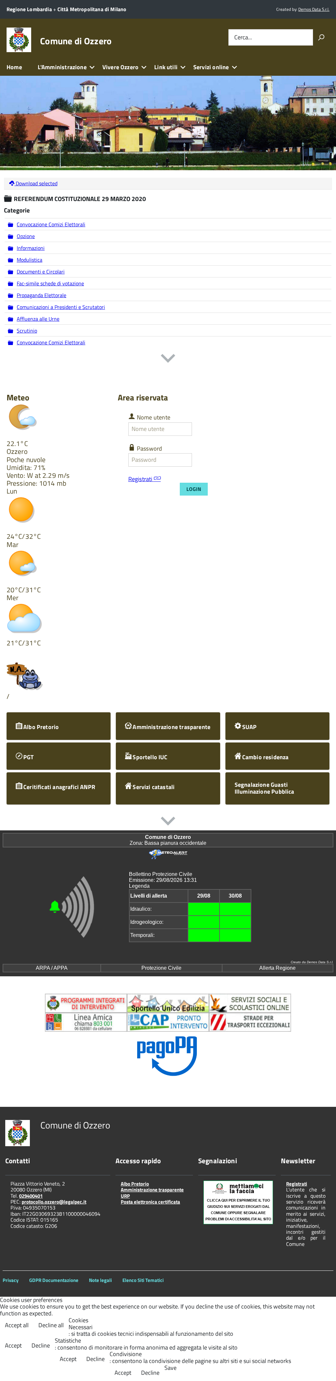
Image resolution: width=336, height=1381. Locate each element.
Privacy (11, 1280)
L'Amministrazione (62, 67)
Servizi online (211, 67)
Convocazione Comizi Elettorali (51, 224)
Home (14, 67)
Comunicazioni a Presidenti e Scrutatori (61, 307)
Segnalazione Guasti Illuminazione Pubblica (264, 788)
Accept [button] (13, 1345)
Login (193, 489)
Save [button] (170, 1368)
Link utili (166, 67)
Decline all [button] (51, 1325)
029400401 (31, 1196)
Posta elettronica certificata (150, 1202)
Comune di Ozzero (76, 41)
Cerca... (243, 37)
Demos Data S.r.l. (313, 9)
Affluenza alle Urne (38, 319)
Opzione (26, 236)
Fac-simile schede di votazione (50, 283)
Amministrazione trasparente (152, 1189)
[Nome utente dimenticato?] (197, 428)
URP (125, 1196)
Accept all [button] (17, 1325)
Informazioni (31, 248)
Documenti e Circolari (41, 271)
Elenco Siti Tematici (143, 1280)
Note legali (100, 1280)
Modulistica (29, 260)
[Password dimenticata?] (197, 459)
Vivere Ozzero (120, 67)
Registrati (141, 479)
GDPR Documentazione (53, 1280)
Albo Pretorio (135, 1184)
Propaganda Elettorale (41, 295)
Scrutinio (27, 331)
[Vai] (321, 37)
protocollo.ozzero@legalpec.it (54, 1202)
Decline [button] (41, 1345)
